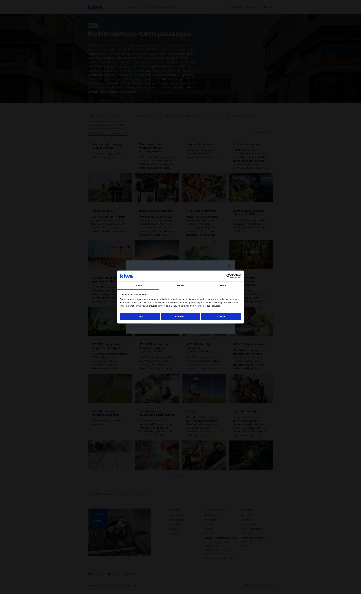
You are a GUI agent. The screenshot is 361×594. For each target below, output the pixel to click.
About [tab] (223, 285)
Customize (179, 316)
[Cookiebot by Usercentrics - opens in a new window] (228, 276)
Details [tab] (180, 285)
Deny (140, 316)
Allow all (221, 316)
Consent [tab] (138, 285)
